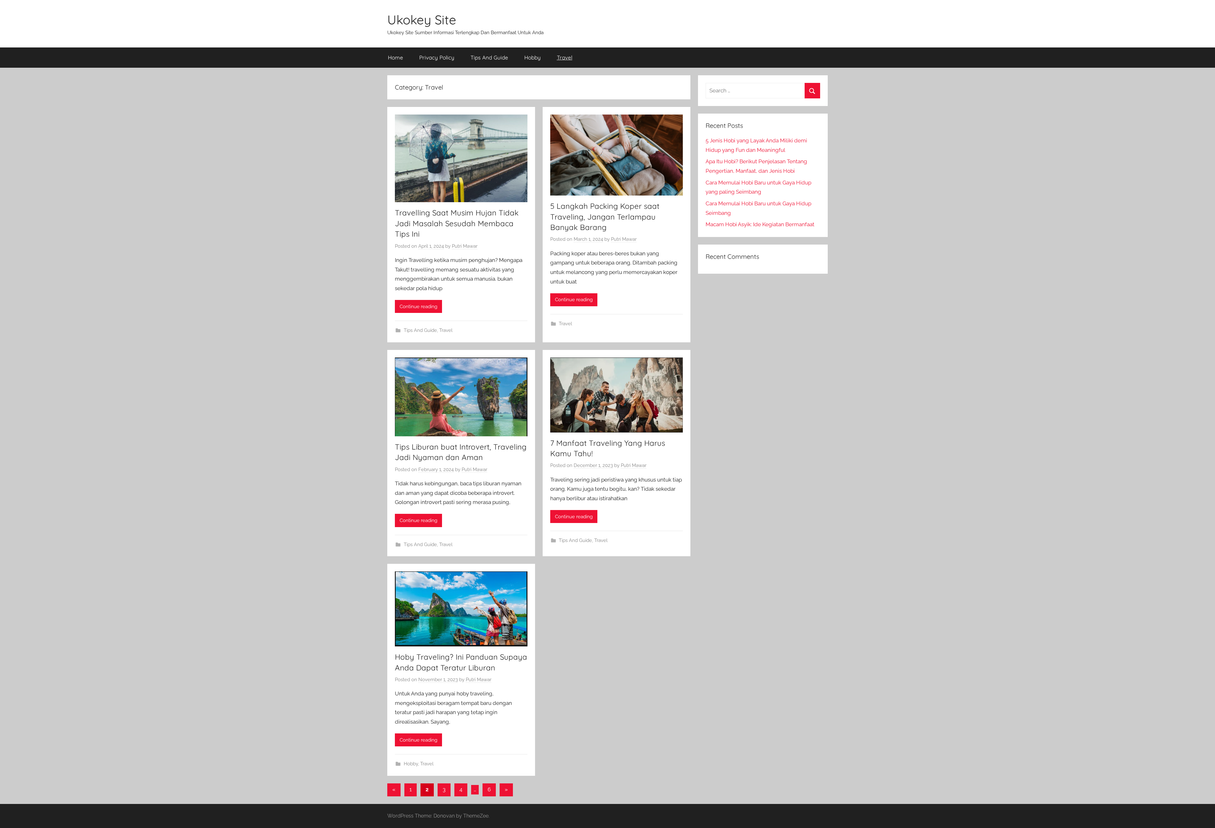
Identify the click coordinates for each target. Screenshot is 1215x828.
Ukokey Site (421, 20)
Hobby (532, 57)
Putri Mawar (464, 246)
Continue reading (418, 306)
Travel (564, 57)
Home (395, 57)
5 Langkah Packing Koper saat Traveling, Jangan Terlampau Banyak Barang (604, 216)
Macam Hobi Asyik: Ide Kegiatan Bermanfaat (760, 224)
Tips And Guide (489, 57)
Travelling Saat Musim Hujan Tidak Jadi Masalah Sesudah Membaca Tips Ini (457, 223)
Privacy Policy (436, 57)
